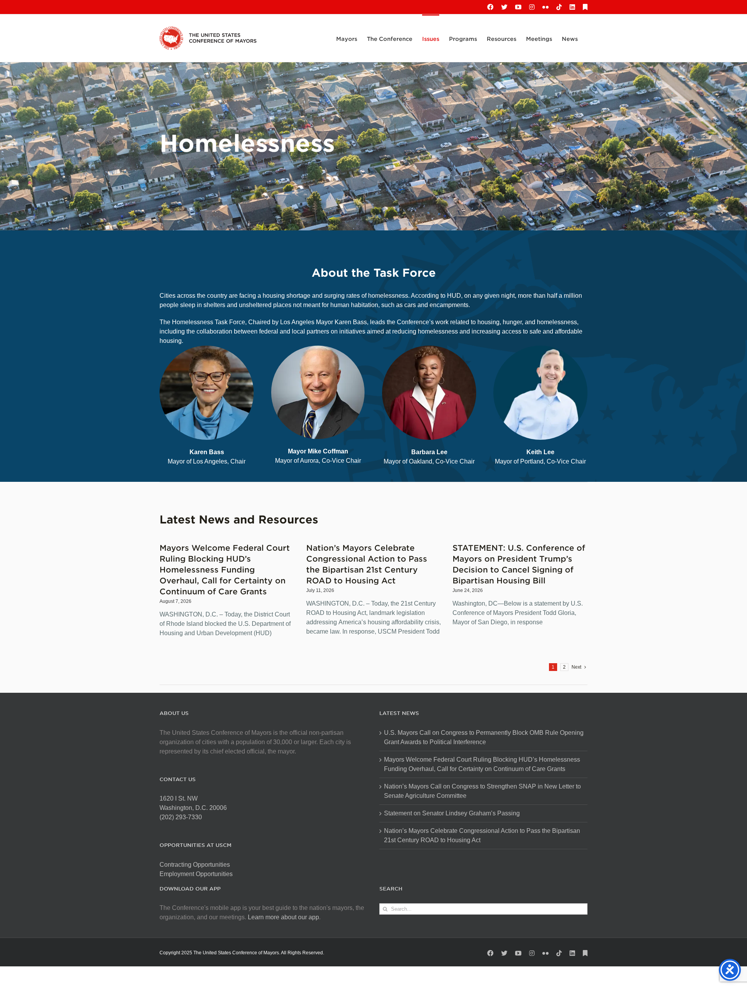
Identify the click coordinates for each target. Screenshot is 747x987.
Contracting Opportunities (195, 864)
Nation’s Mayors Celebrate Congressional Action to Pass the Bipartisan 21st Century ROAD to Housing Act (482, 835)
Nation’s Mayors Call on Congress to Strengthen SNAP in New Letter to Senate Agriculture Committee (482, 791)
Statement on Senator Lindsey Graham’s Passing (452, 813)
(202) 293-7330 (181, 817)
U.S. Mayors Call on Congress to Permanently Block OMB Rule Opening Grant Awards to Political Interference (484, 737)
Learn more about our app (283, 917)
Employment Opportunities (196, 874)
